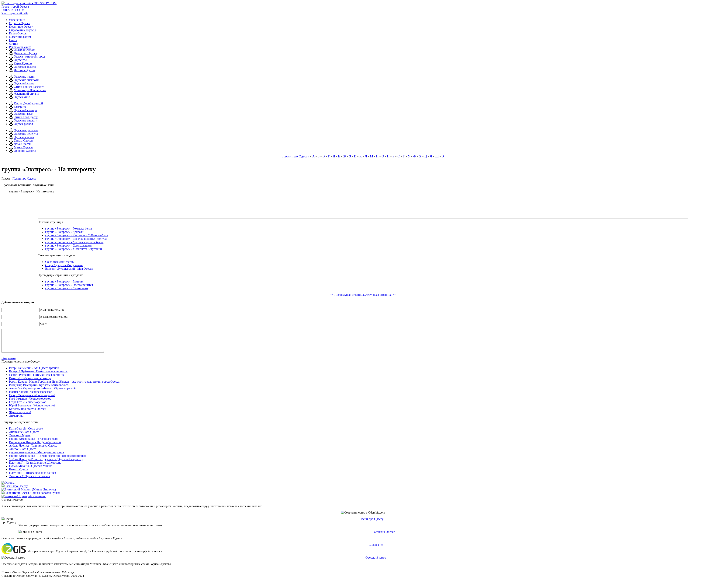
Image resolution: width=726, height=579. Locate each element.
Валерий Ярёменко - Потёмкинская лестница (38, 371)
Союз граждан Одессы (59, 261)
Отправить (9, 358)
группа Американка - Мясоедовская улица (36, 452)
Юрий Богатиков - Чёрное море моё (32, 405)
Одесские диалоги (25, 120)
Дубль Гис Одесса (25, 53)
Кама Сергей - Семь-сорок (26, 428)
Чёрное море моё (20, 412)
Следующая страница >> (380, 294)
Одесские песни (24, 76)
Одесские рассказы (26, 130)
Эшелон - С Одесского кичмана (29, 476)
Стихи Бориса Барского (29, 86)
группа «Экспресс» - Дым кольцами (68, 245)
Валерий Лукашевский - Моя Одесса (69, 268)
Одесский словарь (25, 110)
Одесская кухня (24, 137)
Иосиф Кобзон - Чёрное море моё (30, 391)
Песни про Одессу (295, 156)
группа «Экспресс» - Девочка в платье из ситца (76, 238)
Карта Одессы (23, 63)
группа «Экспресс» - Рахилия (64, 281)
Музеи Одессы (23, 147)
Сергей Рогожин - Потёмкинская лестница (36, 374)
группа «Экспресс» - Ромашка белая (68, 228)
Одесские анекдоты (26, 80)
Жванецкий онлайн (26, 93)
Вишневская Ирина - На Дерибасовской (35, 442)
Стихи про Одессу (26, 117)
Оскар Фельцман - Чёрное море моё (32, 395)
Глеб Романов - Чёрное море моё (30, 398)
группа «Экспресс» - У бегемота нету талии (73, 249)
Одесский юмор (24, 83)
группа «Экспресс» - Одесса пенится (69, 284)
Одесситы (20, 59)
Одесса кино (22, 97)
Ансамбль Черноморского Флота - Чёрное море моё (42, 388)
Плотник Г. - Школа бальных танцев (32, 472)
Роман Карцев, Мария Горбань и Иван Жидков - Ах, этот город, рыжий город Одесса (64, 381)
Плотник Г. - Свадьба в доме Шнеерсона (35, 462)
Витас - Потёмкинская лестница (30, 378)
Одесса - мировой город (29, 56)
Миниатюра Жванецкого (30, 90)
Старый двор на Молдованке (64, 265)
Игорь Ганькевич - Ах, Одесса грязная (34, 368)
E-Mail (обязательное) (54, 316)
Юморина (20, 106)
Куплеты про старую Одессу (27, 408)
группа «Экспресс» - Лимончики (66, 288)
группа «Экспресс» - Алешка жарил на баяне (74, 242)
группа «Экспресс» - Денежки (64, 231)
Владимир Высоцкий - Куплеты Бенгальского (38, 385)
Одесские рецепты (26, 133)
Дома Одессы (22, 144)
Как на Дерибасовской (28, 103)
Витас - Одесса (18, 469)
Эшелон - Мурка (19, 435)
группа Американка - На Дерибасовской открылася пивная (47, 455)
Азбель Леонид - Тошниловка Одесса (33, 445)
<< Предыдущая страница (347, 294)
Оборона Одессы (25, 150)
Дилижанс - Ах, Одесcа (24, 431)
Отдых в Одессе (24, 49)
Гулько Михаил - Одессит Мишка (30, 466)
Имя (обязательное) (52, 309)
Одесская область (25, 66)
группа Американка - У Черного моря (33, 438)
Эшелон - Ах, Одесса (22, 449)
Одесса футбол (23, 123)
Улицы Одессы (23, 140)
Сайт (43, 323)
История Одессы (24, 70)
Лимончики (16, 415)
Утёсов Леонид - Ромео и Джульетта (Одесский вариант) (45, 459)
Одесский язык (23, 113)
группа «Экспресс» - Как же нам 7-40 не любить (76, 235)
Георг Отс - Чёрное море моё (27, 402)
